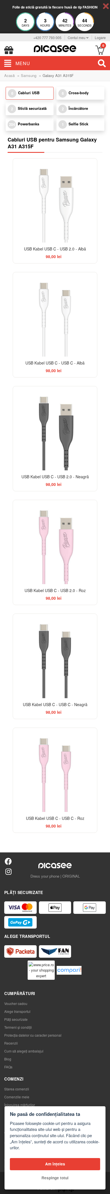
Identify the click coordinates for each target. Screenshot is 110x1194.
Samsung (28, 75)
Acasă (9, 75)
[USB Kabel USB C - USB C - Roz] (55, 770)
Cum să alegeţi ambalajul (23, 1051)
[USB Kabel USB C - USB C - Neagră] (55, 656)
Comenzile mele (16, 1096)
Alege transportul (17, 1011)
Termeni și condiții (18, 1027)
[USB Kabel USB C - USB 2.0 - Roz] (55, 542)
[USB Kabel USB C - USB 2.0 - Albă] (55, 200)
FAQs (8, 1066)
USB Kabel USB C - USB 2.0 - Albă (55, 249)
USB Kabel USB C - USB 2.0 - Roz (55, 590)
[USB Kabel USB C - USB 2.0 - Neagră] (55, 428)
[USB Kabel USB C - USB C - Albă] (55, 314)
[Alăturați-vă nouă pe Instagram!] (8, 871)
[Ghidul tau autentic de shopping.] (69, 970)
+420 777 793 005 (47, 37)
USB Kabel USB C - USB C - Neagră (55, 704)
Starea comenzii (16, 1088)
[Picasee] (55, 48)
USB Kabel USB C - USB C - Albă (55, 363)
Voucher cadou (15, 1003)
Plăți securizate (16, 1019)
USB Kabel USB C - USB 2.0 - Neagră (55, 476)
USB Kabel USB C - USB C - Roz (55, 818)
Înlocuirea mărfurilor (19, 1104)
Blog (7, 1058)
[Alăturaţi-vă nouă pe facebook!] (8, 861)
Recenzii (11, 1043)
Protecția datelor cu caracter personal (32, 1035)
